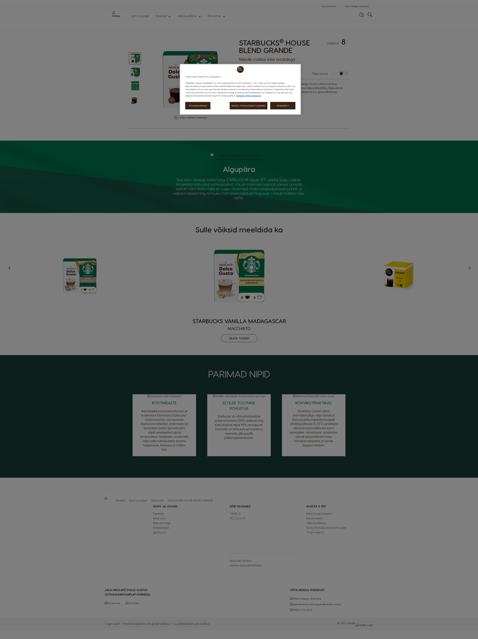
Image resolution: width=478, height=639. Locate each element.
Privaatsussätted (198, 106)
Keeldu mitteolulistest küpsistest (249, 106)
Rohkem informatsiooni (248, 96)
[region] (240, 89)
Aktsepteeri (283, 106)
